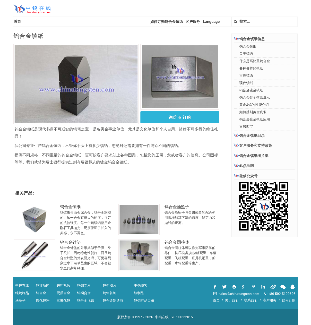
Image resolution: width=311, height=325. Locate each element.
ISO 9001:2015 (181, 317)
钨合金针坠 (70, 242)
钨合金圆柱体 (176, 242)
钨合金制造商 (113, 300)
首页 (17, 21)
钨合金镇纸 (70, 207)
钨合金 (41, 293)
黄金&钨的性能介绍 (254, 105)
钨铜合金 (84, 293)
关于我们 (232, 300)
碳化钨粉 (43, 300)
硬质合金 (63, 293)
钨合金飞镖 (85, 300)
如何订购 (288, 300)
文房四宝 (246, 126)
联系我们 (251, 300)
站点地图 (246, 165)
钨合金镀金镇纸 (251, 90)
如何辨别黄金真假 (253, 112)
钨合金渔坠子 (176, 207)
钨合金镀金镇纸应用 (254, 119)
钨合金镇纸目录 (252, 135)
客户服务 (193, 21)
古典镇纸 (246, 75)
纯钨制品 (22, 293)
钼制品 (139, 293)
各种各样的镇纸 (251, 68)
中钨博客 (140, 285)
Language (211, 21)
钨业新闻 (43, 285)
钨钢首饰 (109, 293)
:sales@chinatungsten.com (238, 294)
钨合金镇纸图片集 (253, 156)
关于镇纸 (246, 54)
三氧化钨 (63, 300)
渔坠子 (20, 300)
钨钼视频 (63, 285)
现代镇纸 (246, 83)
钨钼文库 (84, 285)
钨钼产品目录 (144, 300)
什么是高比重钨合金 (254, 61)
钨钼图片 (109, 285)
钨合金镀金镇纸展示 (254, 97)
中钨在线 (22, 285)
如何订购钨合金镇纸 (166, 21)
